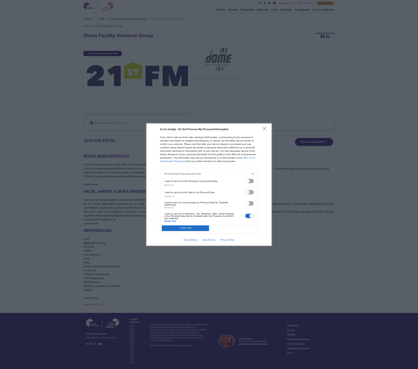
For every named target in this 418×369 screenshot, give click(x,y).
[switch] (249, 181)
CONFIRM (185, 228)
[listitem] (209, 174)
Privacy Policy (227, 239)
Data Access (209, 239)
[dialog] (209, 184)
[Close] (265, 129)
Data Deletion (191, 239)
